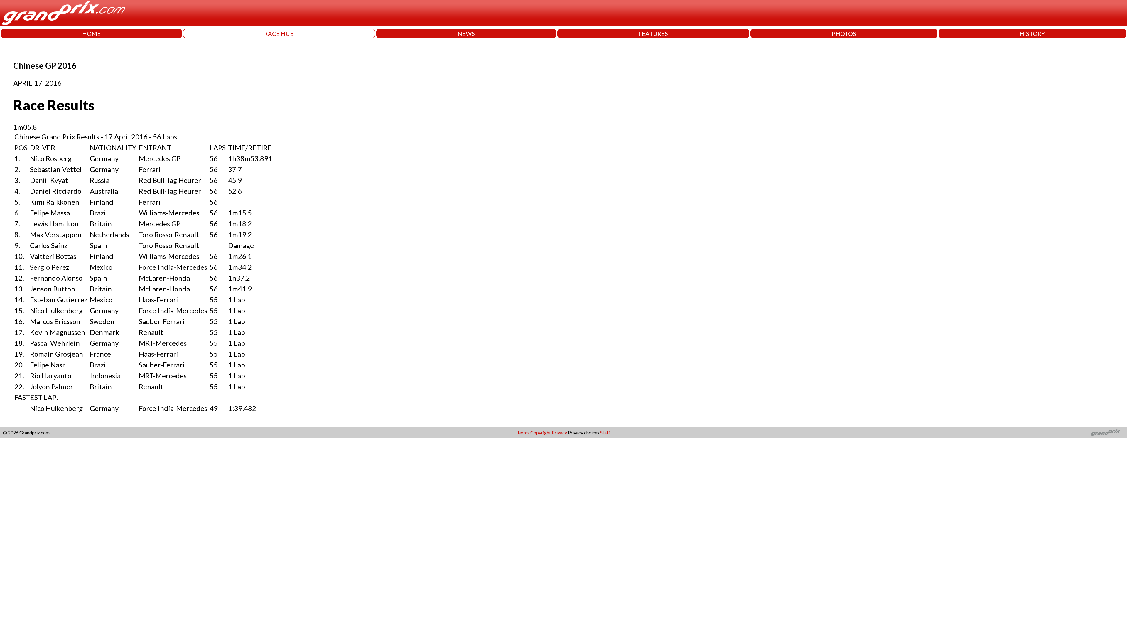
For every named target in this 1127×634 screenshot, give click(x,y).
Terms (523, 432)
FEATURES (653, 33)
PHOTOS (844, 33)
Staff (605, 432)
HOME (91, 33)
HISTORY (1032, 33)
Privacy (559, 432)
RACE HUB (279, 33)
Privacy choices (583, 432)
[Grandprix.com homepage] (1105, 432)
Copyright (540, 432)
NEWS (466, 33)
